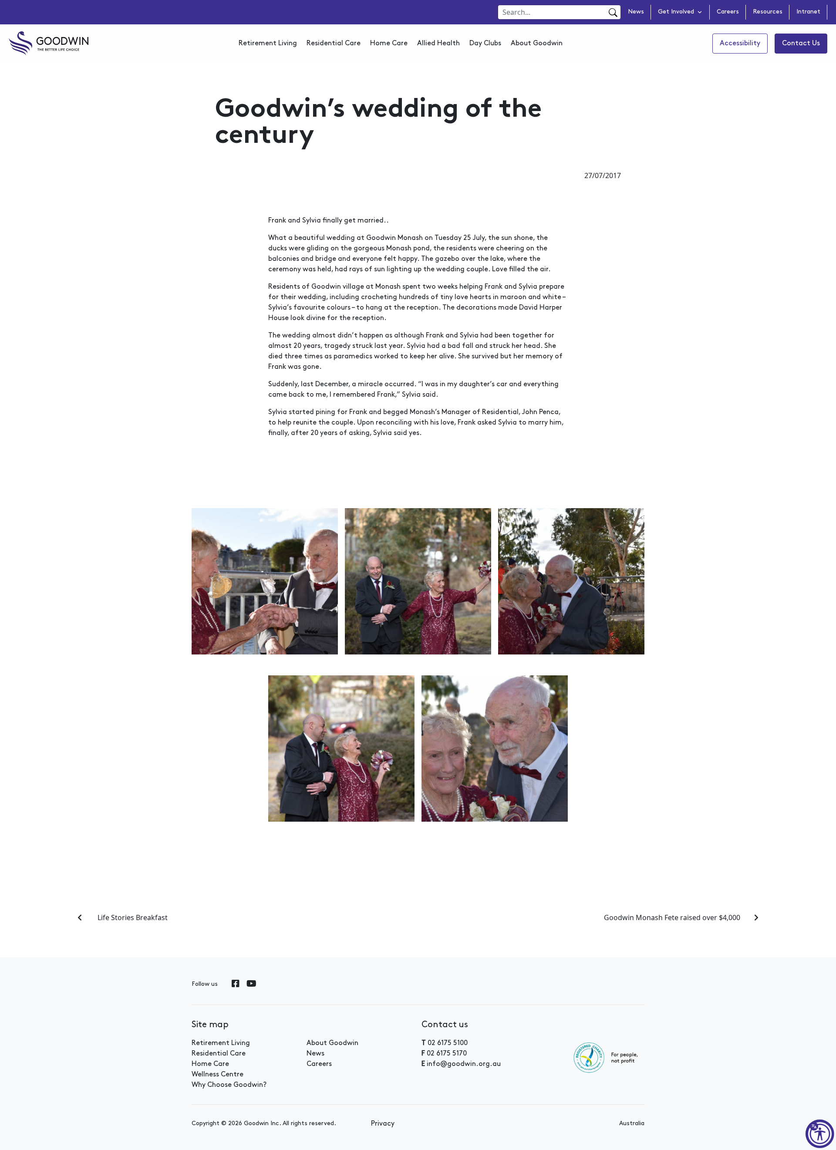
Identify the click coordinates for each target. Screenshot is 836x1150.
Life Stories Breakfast (132, 917)
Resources (767, 12)
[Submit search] (612, 12)
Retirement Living (268, 43)
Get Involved (676, 12)
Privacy (382, 1123)
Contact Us (801, 43)
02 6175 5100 (448, 1043)
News (636, 12)
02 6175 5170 (447, 1053)
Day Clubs (485, 43)
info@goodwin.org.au (464, 1064)
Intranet (808, 12)
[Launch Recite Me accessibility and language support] (820, 1134)
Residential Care (334, 43)
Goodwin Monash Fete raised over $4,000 (672, 917)
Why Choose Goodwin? (229, 1085)
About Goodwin (537, 43)
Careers (728, 12)
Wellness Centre (217, 1074)
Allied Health (438, 43)
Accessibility (740, 43)
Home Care (389, 43)
